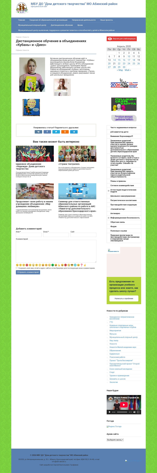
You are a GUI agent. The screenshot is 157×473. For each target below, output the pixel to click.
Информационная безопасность (125, 218)
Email (46, 232)
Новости (26, 50)
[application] (124, 404)
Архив (80, 25)
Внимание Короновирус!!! (121, 136)
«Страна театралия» (69, 164)
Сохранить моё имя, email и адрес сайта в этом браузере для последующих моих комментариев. (56, 268)
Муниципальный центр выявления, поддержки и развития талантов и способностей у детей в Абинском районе (66, 30)
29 (119, 67)
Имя (18, 232)
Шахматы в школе (118, 379)
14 (114, 60)
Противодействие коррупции (123, 205)
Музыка (113, 334)
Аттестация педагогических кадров (123, 191)
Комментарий (22, 239)
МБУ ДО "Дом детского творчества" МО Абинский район (74, 4)
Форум (113, 226)
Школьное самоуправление (122, 196)
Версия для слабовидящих (124, 39)
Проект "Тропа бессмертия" (121, 360)
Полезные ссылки (118, 231)
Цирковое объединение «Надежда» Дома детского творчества (30, 166)
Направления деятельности (84, 20)
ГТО (111, 322)
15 (119, 60)
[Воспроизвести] (109, 412)
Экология (114, 382)
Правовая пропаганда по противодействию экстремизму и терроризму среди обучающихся (124, 238)
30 (124, 67)
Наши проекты (106, 20)
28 (114, 67)
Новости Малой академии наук (123, 347)
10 (129, 56)
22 (119, 63)
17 (129, 60)
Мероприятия (115, 330)
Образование (115, 350)
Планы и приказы (118, 181)
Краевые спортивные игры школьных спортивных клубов (123, 326)
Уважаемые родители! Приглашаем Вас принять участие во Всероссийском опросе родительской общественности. (122, 173)
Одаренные (115, 354)
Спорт (112, 372)
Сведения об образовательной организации (48, 20)
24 (129, 63)
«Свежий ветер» (117, 209)
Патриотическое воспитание (123, 200)
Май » (128, 70)
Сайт (72, 232)
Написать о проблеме (124, 298)
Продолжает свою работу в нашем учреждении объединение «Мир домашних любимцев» (34, 204)
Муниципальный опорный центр (32, 25)
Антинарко (115, 213)
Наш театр (114, 340)
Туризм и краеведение (119, 376)
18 (134, 60)
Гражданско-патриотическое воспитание (122, 318)
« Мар (120, 70)
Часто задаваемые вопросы (123, 127)
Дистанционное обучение (62, 25)
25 (134, 63)
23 (124, 63)
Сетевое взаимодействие (122, 185)
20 (109, 63)
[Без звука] (134, 412)
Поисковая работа (117, 357)
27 (109, 67)
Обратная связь (117, 222)
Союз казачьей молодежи (121, 369)
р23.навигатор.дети (119, 132)
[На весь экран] (138, 412)
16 (124, 60)
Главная (21, 20)
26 (138, 63)
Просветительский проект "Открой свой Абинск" (124, 365)
